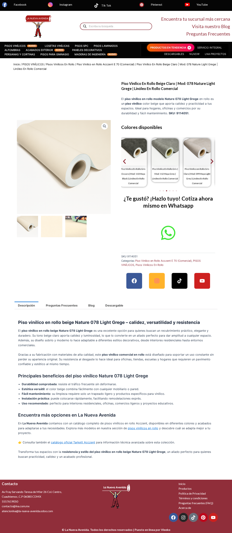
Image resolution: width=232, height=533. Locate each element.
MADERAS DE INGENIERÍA (90, 54)
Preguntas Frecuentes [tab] (62, 305)
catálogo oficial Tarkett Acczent (73, 442)
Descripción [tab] (26, 305)
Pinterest (156, 4)
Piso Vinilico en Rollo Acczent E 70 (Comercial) (105, 64)
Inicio (16, 64)
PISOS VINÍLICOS (15, 45)
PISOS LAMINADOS (106, 45)
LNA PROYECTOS (212, 53)
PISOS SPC (81, 45)
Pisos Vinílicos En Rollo (60, 64)
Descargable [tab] (114, 305)
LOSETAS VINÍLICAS (57, 45)
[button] (104, 126)
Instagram (65, 4)
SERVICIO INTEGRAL (207, 48)
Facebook (20, 4)
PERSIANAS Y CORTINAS (20, 54)
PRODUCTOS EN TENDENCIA (170, 48)
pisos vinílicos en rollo (143, 428)
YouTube (202, 4)
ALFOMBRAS (12, 50)
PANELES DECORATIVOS (87, 50)
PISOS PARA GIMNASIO (54, 54)
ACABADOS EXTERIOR (39, 50)
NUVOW (193, 53)
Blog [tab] (91, 305)
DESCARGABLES (175, 53)
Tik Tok (106, 5)
